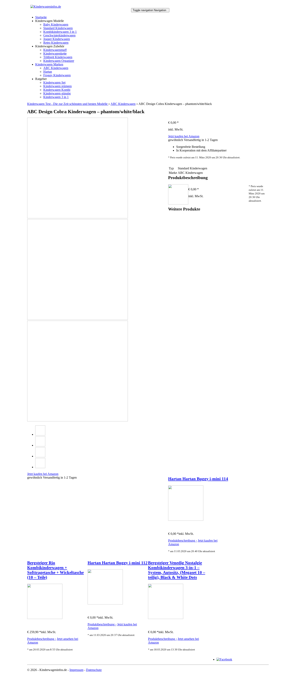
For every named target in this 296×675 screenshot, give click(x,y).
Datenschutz (94, 670)
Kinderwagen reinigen (57, 86)
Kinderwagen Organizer (58, 60)
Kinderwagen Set (54, 82)
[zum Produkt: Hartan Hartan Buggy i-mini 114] (185, 519)
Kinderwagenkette (55, 53)
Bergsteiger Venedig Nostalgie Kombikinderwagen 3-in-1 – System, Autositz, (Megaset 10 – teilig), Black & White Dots (176, 570)
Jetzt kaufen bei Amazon (183, 136)
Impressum (76, 670)
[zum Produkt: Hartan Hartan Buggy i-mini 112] (105, 603)
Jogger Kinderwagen (56, 39)
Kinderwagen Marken (49, 64)
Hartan (47, 71)
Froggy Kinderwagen (57, 75)
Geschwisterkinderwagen (59, 35)
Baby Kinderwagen (55, 24)
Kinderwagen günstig (57, 93)
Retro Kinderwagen (55, 42)
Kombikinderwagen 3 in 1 (60, 31)
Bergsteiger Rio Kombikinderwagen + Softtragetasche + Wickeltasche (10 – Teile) (55, 570)
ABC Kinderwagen (55, 68)
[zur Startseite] (45, 6)
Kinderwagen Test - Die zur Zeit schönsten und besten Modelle (67, 104)
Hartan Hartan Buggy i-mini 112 (118, 562)
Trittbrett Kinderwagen (57, 57)
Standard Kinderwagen (58, 28)
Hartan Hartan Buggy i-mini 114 (198, 478)
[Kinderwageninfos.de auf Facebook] (224, 659)
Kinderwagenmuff (55, 50)
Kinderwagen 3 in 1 (56, 97)
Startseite (41, 17)
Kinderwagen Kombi (56, 89)
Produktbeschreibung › (182, 540)
